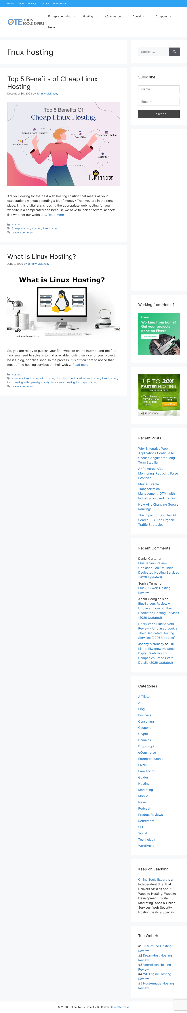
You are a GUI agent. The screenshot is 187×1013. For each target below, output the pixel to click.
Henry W (144, 624)
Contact (44, 3)
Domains (138, 16)
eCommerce (113, 16)
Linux (59, 378)
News (52, 27)
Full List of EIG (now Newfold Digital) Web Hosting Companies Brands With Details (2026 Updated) (156, 653)
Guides (143, 777)
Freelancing (146, 771)
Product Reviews (150, 815)
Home (10, 3)
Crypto (143, 734)
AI (139, 703)
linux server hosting (63, 382)
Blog (141, 709)
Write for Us (59, 3)
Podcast (144, 808)
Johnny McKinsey (151, 644)
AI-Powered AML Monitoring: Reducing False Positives (158, 473)
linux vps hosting (86, 382)
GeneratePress (119, 1007)
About (21, 3)
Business (144, 715)
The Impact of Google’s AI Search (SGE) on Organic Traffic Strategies (157, 519)
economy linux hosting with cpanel (33, 378)
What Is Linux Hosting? (41, 256)
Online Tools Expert (152, 879)
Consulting (146, 721)
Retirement (146, 821)
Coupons (161, 16)
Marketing (145, 790)
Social (142, 833)
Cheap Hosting (21, 228)
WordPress (146, 846)
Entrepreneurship (59, 16)
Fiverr (142, 765)
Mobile (143, 796)
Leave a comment (22, 232)
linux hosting (50, 228)
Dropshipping (147, 746)
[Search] (174, 52)
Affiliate (144, 696)
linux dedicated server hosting (81, 378)
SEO (141, 827)
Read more (56, 215)
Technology (146, 839)
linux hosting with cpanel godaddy (28, 382)
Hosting (88, 16)
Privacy (32, 3)
